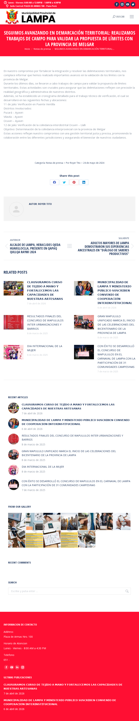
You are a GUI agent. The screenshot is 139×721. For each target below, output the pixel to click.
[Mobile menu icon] (131, 16)
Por (73, 162)
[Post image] (14, 288)
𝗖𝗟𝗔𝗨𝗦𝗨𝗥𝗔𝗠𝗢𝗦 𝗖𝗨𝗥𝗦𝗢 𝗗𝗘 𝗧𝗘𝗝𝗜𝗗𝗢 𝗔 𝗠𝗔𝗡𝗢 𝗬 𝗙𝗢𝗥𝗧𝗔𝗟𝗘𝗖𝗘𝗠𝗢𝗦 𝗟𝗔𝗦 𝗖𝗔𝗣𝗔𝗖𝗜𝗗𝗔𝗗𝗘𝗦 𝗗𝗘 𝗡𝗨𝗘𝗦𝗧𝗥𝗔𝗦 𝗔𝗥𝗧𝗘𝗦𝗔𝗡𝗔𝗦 (45, 290)
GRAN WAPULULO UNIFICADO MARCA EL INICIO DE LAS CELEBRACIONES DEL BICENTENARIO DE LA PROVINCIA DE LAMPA (116, 324)
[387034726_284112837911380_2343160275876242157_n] (69, 539)
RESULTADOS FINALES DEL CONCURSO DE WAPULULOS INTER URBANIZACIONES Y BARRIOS (45, 322)
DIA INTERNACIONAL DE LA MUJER (44, 348)
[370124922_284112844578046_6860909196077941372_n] (34, 539)
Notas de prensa (54, 162)
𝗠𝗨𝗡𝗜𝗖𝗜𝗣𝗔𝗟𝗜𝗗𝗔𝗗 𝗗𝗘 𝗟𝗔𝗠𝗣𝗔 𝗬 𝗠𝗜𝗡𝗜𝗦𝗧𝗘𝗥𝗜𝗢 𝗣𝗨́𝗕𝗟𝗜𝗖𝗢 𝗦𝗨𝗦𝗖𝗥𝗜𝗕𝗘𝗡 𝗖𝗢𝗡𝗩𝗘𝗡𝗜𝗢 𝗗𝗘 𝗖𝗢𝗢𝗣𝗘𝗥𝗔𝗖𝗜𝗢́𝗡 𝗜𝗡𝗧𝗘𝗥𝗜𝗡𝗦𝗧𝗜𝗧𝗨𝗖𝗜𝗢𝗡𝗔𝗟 (115, 292)
